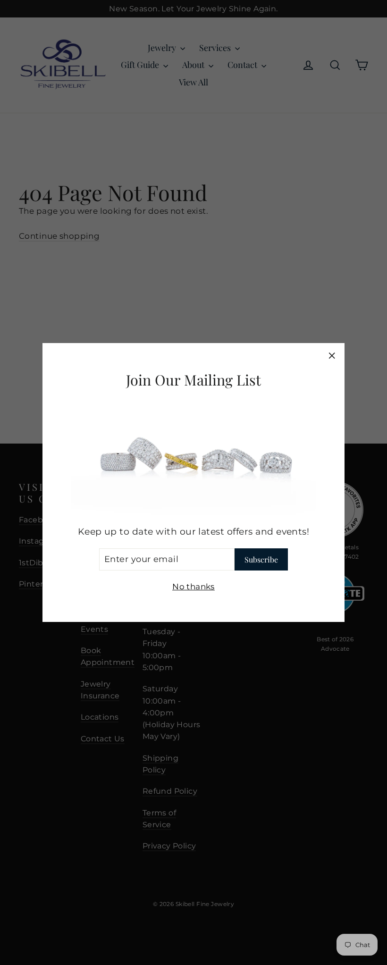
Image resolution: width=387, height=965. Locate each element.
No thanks (193, 586)
